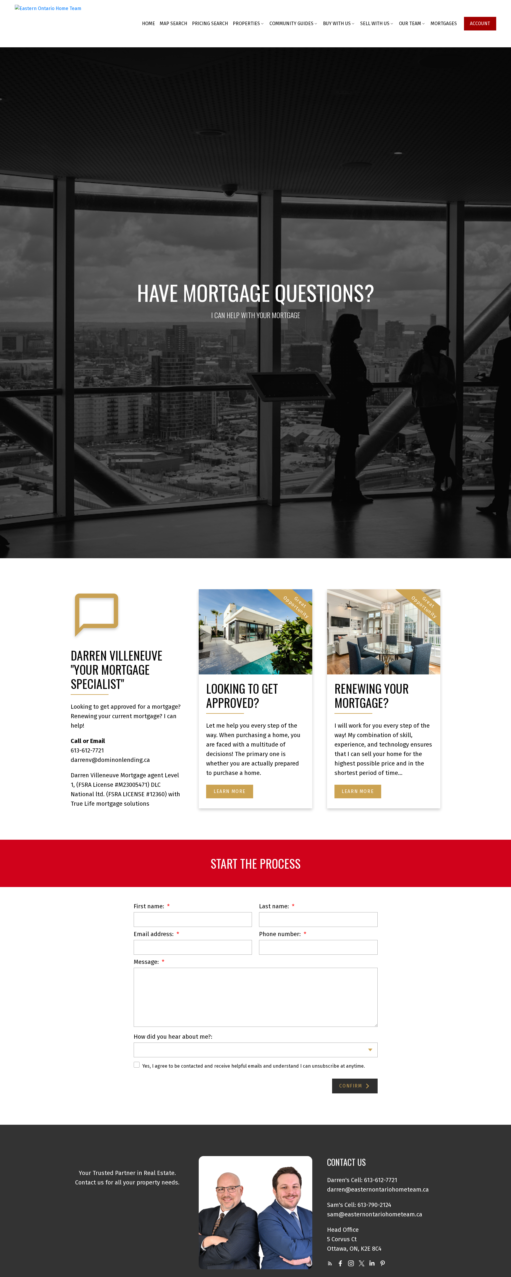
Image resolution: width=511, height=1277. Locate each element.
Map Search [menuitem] (173, 23)
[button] (480, 23)
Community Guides (291, 23)
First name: (150, 906)
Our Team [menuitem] (410, 23)
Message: (147, 961)
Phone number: (280, 934)
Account (480, 23)
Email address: (154, 934)
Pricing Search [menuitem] (210, 23)
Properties (246, 23)
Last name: (274, 906)
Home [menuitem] (148, 23)
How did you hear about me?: (173, 1036)
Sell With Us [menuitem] (374, 23)
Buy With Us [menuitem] (337, 23)
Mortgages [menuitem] (444, 23)
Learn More (230, 791)
